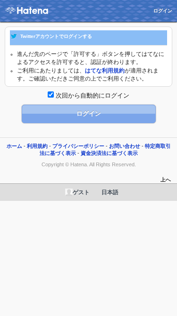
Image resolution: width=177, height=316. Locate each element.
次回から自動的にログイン (91, 95)
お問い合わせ (124, 146)
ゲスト (81, 192)
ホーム (14, 146)
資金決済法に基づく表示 (109, 153)
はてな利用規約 (105, 70)
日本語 (109, 192)
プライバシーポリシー (78, 146)
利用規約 (37, 146)
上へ (165, 179)
